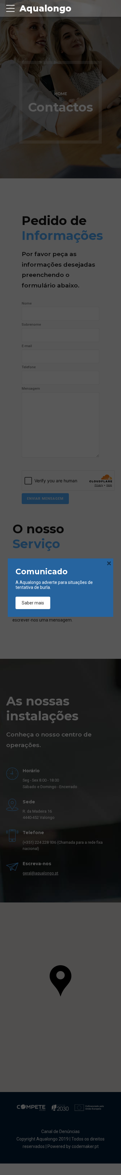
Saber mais (33, 602)
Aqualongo (45, 8)
